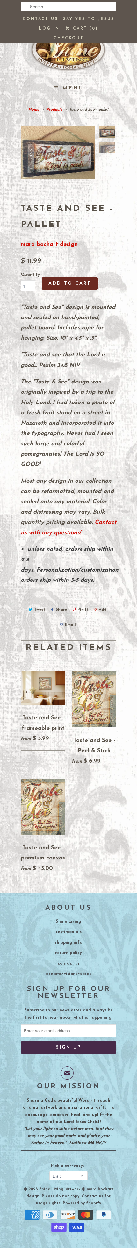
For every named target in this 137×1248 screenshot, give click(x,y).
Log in (49, 29)
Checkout (69, 38)
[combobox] (68, 6)
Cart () (84, 29)
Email (70, 625)
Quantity (30, 275)
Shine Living (68, 921)
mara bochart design (49, 244)
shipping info (68, 942)
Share (61, 610)
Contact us (40, 19)
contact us (69, 963)
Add (102, 610)
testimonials (69, 932)
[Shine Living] (68, 52)
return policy (68, 953)
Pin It (82, 610)
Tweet (39, 610)
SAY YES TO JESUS (88, 19)
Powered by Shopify (82, 1203)
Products (54, 109)
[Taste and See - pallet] (58, 152)
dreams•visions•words (68, 974)
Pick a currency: (68, 1166)
